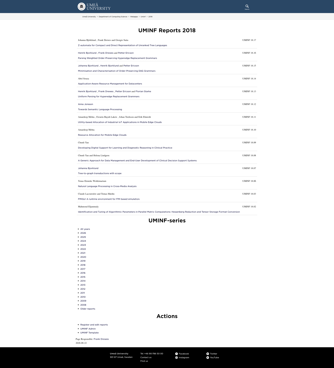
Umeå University (89, 17)
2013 (82, 285)
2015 (82, 277)
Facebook (184, 354)
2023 (83, 245)
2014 (82, 281)
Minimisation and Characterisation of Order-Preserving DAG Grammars (116, 71)
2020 (83, 257)
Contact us (145, 357)
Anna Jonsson (85, 104)
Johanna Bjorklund (88, 65)
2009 (83, 301)
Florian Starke (143, 91)
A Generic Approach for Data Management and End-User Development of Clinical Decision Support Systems (137, 160)
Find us (144, 361)
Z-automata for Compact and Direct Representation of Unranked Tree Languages (122, 45)
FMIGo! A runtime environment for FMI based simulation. (109, 199)
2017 (82, 269)
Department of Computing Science (113, 17)
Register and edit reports (94, 325)
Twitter (213, 354)
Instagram (184, 357)
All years (85, 229)
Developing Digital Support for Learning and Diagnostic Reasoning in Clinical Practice (125, 148)
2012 (82, 289)
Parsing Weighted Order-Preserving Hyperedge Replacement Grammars (117, 58)
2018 (150, 17)
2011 (82, 293)
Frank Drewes (105, 53)
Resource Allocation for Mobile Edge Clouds (102, 135)
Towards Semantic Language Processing (100, 109)
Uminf (143, 17)
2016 (82, 273)
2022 (83, 249)
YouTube (214, 357)
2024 (83, 241)
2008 (83, 305)
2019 (82, 261)
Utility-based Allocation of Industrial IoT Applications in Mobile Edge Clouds (120, 122)
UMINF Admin (88, 329)
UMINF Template (89, 332)
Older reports (87, 309)
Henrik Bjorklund (87, 53)
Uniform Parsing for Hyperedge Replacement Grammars (108, 96)
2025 (83, 237)
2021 (82, 253)
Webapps (134, 17)
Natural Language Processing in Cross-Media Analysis (107, 186)
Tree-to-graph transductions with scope (99, 173)
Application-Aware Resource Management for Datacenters (110, 83)
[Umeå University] (94, 6)
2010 (83, 297)
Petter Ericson (126, 53)
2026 (83, 233)
